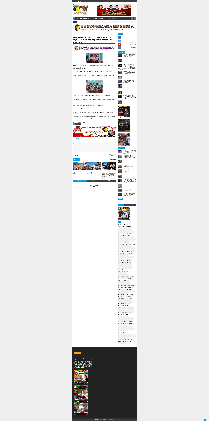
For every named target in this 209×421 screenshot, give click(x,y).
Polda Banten (131, 249)
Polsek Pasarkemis (122, 321)
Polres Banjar (121, 264)
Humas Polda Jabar (122, 237)
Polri (106, 18)
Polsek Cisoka (121, 305)
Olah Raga (120, 246)
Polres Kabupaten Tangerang (123, 271)
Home (126, 1)
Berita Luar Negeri (127, 228)
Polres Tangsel (121, 289)
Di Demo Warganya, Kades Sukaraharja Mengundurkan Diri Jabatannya (93, 172)
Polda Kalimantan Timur (122, 255)
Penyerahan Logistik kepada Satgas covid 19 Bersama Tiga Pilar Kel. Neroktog (129, 55)
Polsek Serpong (121, 328)
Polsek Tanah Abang (122, 330)
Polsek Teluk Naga (121, 334)
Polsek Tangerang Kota (122, 332)
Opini (124, 246)
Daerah (89, 18)
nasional (133, 244)
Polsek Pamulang (121, 319)
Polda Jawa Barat (121, 253)
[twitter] (80, 1)
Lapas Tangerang (121, 244)
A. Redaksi (120, 224)
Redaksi (116, 18)
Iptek (133, 237)
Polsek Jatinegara (121, 307)
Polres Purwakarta (131, 285)
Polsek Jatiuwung (130, 307)
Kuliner (128, 240)
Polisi (126, 258)
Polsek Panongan (129, 319)
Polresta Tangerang (131, 291)
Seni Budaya (125, 337)
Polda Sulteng (121, 258)
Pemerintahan (79, 18)
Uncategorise (130, 341)
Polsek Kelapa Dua (129, 310)
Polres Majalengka (128, 278)
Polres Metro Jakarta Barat (123, 282)
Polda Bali (126, 249)
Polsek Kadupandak (122, 309)
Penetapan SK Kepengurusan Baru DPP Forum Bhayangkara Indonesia (129, 185)
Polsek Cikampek (121, 298)
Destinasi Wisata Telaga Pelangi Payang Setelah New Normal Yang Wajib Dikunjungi (129, 156)
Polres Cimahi (121, 267)
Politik (130, 258)
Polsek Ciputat (129, 301)
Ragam (112, 18)
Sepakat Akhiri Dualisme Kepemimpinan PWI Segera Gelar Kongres (128, 77)
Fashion (124, 235)
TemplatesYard (101, 419)
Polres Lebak (120, 278)
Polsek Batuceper (130, 294)
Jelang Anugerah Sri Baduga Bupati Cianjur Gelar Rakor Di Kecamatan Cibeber (79, 172)
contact (134, 1)
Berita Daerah (78, 33)
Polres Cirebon (128, 267)
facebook (108, 180)
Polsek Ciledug (121, 300)
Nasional (85, 18)
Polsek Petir (129, 321)
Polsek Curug (127, 305)
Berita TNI (133, 231)
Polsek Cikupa (129, 298)
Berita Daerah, (89, 44)
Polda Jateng (132, 251)
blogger (79, 180)
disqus (94, 180)
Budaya (127, 233)
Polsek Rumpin (127, 325)
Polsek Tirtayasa (130, 334)
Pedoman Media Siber (111, 419)
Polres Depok (121, 269)
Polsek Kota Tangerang (122, 312)
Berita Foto (120, 228)
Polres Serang (121, 287)
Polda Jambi (126, 251)
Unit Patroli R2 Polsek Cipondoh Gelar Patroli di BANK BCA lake (129, 176)
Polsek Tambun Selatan (130, 328)
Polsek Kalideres (130, 309)
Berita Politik (127, 231)
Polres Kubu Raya (130, 276)
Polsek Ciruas (121, 303)
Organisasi (101, 18)
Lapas (132, 240)
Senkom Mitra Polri (122, 339)
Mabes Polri (128, 244)
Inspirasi (128, 237)
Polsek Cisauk (128, 303)
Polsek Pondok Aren (129, 323)
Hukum (128, 235)
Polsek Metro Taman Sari (123, 316)
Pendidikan (95, 18)
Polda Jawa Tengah (129, 253)
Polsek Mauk (131, 312)
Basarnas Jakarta (121, 226)
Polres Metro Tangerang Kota (124, 260)
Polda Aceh (120, 249)
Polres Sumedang (128, 287)
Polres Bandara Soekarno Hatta (124, 262)
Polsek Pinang (121, 323)
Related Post (76, 159)
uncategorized (121, 343)
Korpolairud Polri (122, 240)
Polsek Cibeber (128, 296)
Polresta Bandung (129, 289)
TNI (109, 18)
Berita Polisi (120, 231)
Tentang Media (121, 341)
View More (113, 159)
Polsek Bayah (120, 296)
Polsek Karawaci (121, 310)
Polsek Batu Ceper (121, 294)
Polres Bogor (128, 264)
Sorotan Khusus (130, 339)
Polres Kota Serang (122, 276)
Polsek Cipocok (129, 300)
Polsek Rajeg (120, 325)
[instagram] (82, 1)
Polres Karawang (121, 273)
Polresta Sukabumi (122, 291)
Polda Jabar (120, 251)
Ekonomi (120, 235)
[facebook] (78, 1)
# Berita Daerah (78, 124)
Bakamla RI (126, 224)
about (130, 1)
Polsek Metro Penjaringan (123, 314)
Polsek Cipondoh (121, 301)
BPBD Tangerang (121, 233)
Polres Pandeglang (122, 285)
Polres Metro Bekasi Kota (123, 280)
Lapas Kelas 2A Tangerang (123, 242)
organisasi (129, 246)
